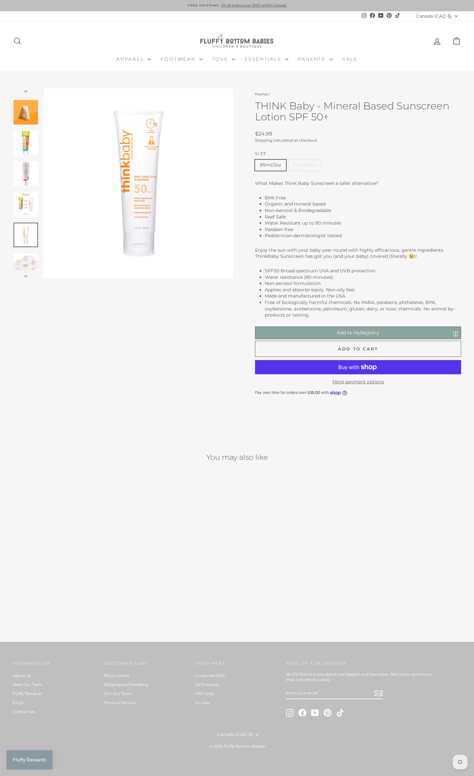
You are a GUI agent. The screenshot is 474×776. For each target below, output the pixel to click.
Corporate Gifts (210, 675)
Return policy (117, 675)
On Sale (202, 702)
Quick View (66, 578)
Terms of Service (119, 702)
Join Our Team (118, 693)
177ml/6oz (304, 165)
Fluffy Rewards (27, 693)
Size (261, 153)
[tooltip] (455, 333)
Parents (313, 59)
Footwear (179, 59)
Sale (350, 59)
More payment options (358, 382)
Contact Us (24, 711)
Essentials (264, 59)
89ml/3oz (270, 165)
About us (22, 675)
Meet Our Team (28, 684)
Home (261, 94)
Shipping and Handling (126, 684)
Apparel (131, 59)
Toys (221, 59)
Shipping (263, 140)
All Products (207, 684)
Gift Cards (204, 693)
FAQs (18, 702)
